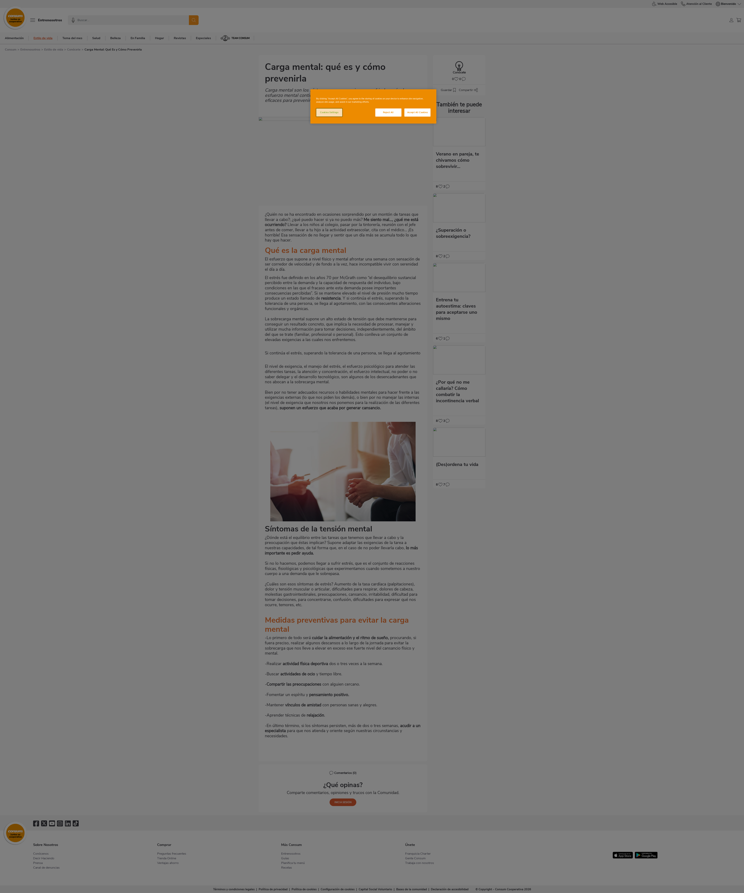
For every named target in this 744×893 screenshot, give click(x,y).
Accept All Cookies (417, 112)
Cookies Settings (329, 112)
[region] (373, 106)
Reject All (388, 112)
